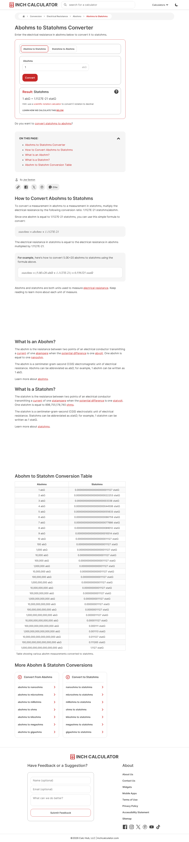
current (21, 353)
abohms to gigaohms (30, 731)
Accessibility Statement (135, 812)
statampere (59, 400)
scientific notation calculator (47, 104)
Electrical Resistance (57, 16)
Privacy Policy (130, 805)
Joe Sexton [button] (29, 179)
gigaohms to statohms (78, 731)
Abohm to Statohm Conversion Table (48, 164)
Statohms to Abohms (63, 49)
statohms (44, 426)
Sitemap (127, 818)
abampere (42, 353)
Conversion (36, 16)
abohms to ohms (27, 709)
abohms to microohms (30, 694)
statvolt (118, 400)
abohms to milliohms (29, 701)
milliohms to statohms (78, 701)
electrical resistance (95, 287)
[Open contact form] (116, 91)
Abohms (77, 16)
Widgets (127, 787)
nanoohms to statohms (79, 687)
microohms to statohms (79, 694)
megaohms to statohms (79, 724)
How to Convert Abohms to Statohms (49, 149)
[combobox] (102, 4)
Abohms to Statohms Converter (45, 144)
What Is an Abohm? (37, 154)
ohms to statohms (76, 709)
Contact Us (128, 780)
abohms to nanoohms (30, 687)
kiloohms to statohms (78, 716)
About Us (127, 774)
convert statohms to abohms (53, 123)
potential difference (74, 353)
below (60, 110)
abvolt (99, 353)
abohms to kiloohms (29, 716)
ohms (70, 404)
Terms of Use (129, 799)
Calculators (158, 4)
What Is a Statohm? (37, 159)
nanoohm (37, 357)
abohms (43, 379)
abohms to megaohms (30, 724)
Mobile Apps (129, 793)
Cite (55, 187)
